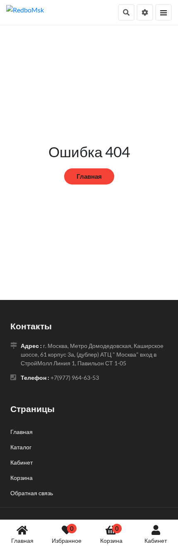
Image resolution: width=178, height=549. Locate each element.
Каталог (20, 447)
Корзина (111, 534)
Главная (22, 540)
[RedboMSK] (25, 9)
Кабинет (155, 540)
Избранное (67, 534)
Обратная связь (31, 492)
